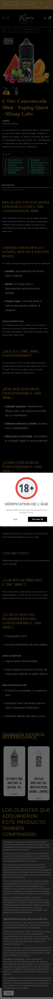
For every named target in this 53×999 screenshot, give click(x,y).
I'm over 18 (37, 519)
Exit (15, 519)
